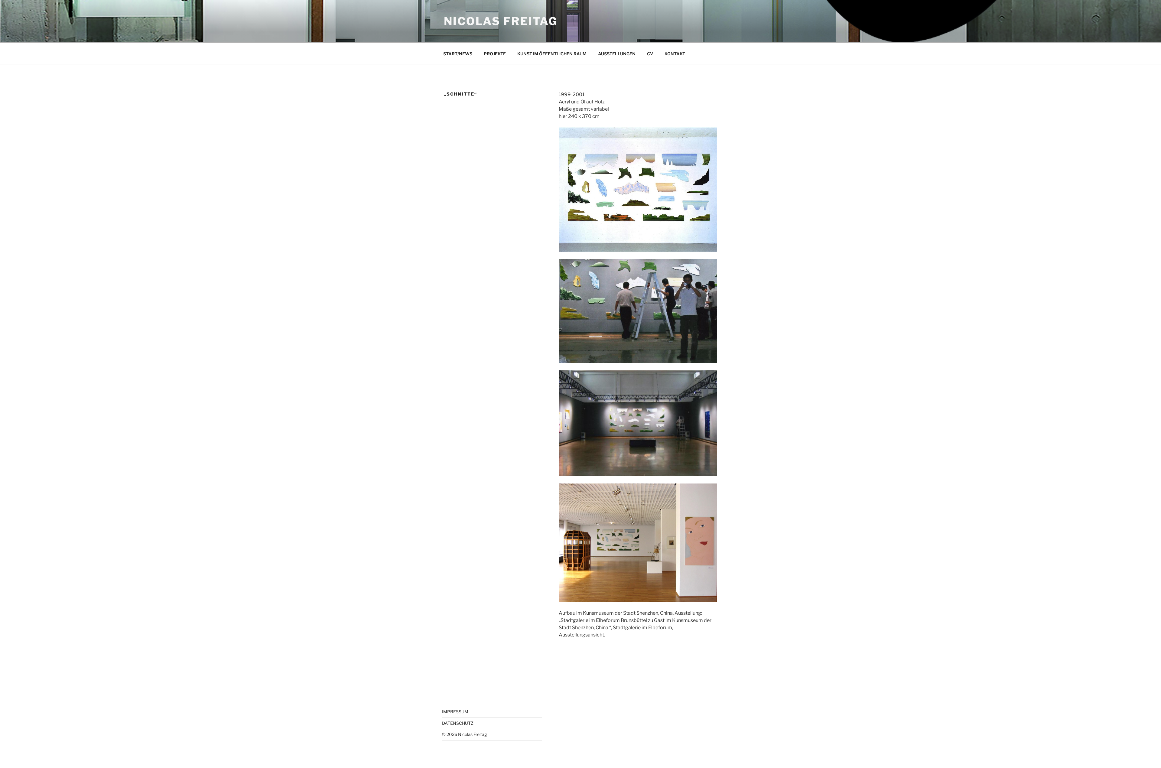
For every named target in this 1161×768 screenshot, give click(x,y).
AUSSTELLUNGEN (617, 53)
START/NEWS (457, 53)
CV (650, 53)
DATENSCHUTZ (457, 723)
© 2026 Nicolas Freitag (464, 734)
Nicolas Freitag (501, 21)
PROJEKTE (495, 53)
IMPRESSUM (455, 711)
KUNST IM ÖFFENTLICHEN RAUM (552, 53)
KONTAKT (675, 53)
